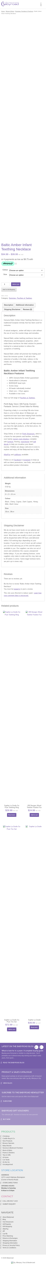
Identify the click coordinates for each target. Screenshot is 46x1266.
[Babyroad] (10, 4)
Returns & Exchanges (10, 1238)
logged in (17, 589)
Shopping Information (10, 1243)
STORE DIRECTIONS (10, 1183)
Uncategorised (8, 1164)
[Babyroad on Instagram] (41, 1047)
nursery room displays (21, 439)
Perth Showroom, (28, 434)
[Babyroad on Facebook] (36, 1047)
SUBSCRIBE (7, 1101)
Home (3, 11)
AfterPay (7, 455)
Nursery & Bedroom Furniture (13, 1148)
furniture (10, 442)
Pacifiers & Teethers (27, 398)
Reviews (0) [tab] (27, 309)
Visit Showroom (8, 1222)
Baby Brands (7, 1145)
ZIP (4, 1231)
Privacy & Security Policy (11, 1245)
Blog (4, 1219)
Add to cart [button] (34, 815)
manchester (25, 442)
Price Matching (8, 1236)
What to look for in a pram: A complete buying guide (22, 1051)
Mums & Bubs (10, 11)
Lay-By (5, 1233)
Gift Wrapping (7, 1226)
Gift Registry (7, 1224)
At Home (6, 1157)
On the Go (6, 1162)
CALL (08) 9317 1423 (10, 1201)
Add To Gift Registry (9, 289)
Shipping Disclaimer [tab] (12, 309)
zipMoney (17, 455)
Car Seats (6, 1159)
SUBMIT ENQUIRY (9, 1204)
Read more (11, 815)
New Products (7, 1141)
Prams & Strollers (9, 1152)
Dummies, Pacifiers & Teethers (24, 11)
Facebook (17, 460)
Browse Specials (8, 1143)
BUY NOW (6, 1119)
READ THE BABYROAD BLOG (13, 1062)
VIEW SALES (7, 1083)
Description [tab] (8, 305)
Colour (5, 270)
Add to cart (15, 284)
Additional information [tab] (25, 305)
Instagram (27, 460)
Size (5, 274)
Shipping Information (10, 1240)
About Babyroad (8, 1217)
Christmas (6, 1136)
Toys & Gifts (7, 1155)
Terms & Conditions (9, 1247)
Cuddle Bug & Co (9, 1138)
